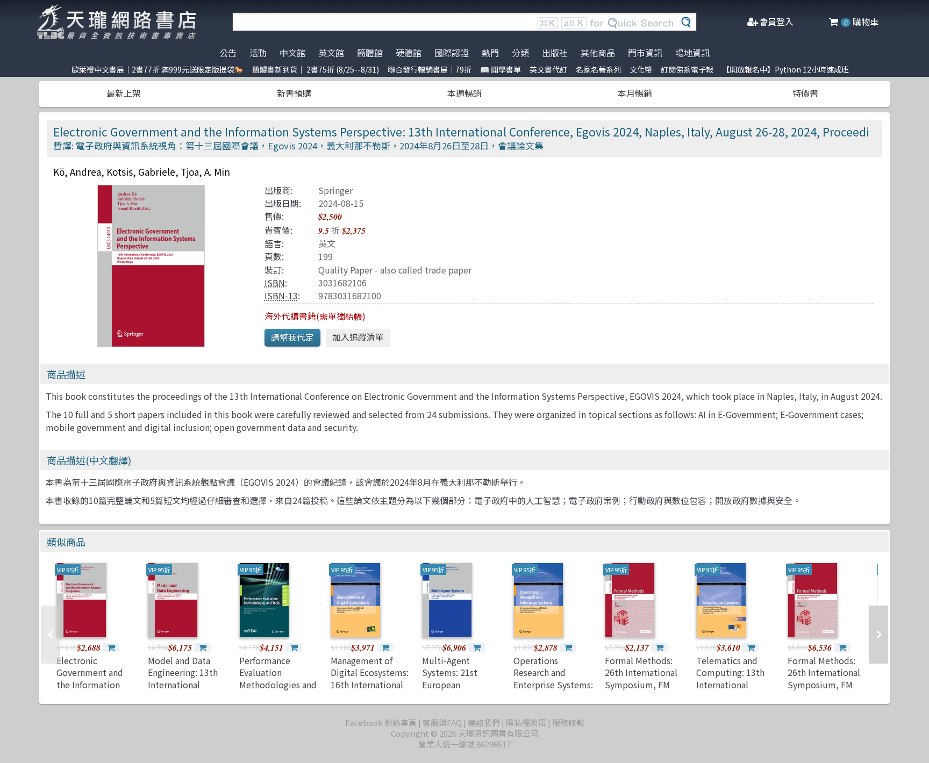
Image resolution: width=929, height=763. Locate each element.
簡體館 (370, 52)
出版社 (555, 52)
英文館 (331, 52)
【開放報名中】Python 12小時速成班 (785, 69)
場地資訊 (692, 52)
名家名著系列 (598, 69)
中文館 (292, 52)
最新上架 (123, 93)
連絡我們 (484, 722)
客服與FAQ (442, 722)
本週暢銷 (464, 93)
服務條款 (568, 722)
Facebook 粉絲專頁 (381, 722)
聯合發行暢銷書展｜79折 (429, 69)
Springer (335, 190)
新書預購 (294, 93)
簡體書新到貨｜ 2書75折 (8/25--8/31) (315, 69)
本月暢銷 (635, 93)
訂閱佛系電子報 (687, 69)
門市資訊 (645, 52)
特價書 (805, 93)
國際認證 (451, 52)
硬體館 (408, 52)
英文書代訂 (548, 69)
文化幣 (641, 69)
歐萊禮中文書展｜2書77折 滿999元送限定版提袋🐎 (158, 69)
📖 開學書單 (500, 69)
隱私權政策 (526, 722)
